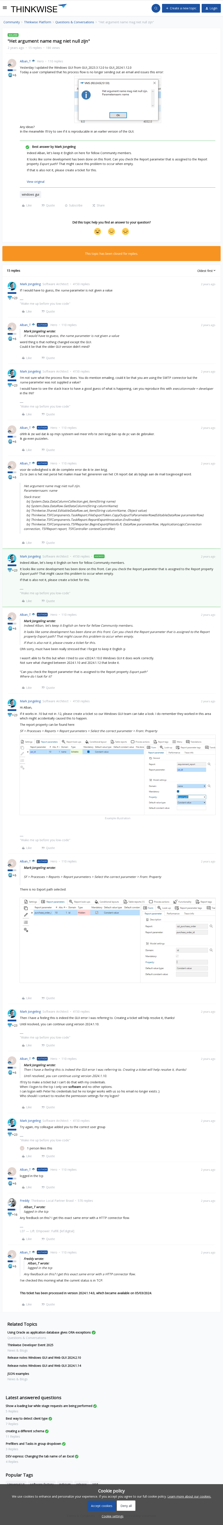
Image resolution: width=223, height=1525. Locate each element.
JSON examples (18, 1374)
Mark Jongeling (30, 284)
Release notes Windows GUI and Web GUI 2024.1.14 (44, 1366)
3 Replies (12, 1449)
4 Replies (12, 1462)
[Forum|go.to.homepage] (39, 8)
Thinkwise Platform (37, 22)
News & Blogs (17, 1350)
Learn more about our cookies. (189, 1496)
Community (11, 22)
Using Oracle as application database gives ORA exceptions (49, 1332)
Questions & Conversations (74, 22)
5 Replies (12, 1411)
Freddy (24, 1201)
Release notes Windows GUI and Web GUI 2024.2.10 (44, 1357)
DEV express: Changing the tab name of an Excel (40, 1456)
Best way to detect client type (27, 1418)
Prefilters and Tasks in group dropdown (33, 1444)
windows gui (30, 194)
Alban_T (25, 61)
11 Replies (13, 1436)
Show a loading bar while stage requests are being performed (49, 1406)
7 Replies (12, 1424)
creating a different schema (25, 1431)
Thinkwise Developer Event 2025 (30, 1345)
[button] (4, 9)
